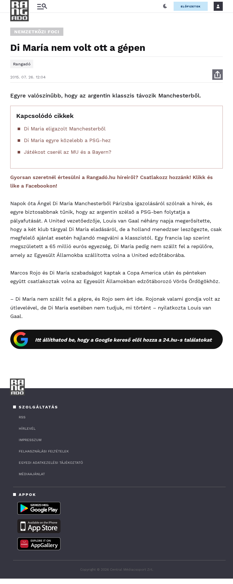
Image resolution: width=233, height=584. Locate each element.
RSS (22, 417)
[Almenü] (42, 6)
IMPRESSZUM (30, 440)
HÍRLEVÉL (27, 429)
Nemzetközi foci (36, 31)
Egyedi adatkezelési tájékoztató (51, 463)
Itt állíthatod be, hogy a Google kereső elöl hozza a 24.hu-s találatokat (123, 340)
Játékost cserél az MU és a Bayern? (67, 152)
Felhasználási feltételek (44, 451)
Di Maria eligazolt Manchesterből (65, 129)
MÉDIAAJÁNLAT (32, 474)
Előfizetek (191, 6)
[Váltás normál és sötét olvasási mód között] (165, 6)
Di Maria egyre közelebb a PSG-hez (67, 140)
